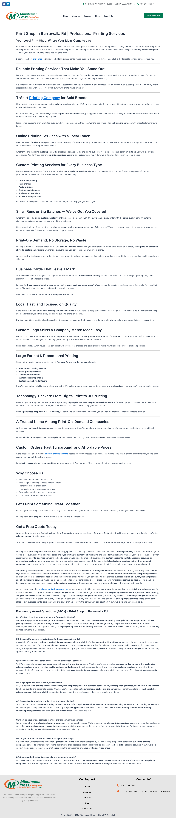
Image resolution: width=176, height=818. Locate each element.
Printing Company (44, 98)
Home (65, 16)
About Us (76, 16)
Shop (97, 16)
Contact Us (108, 16)
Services (87, 16)
